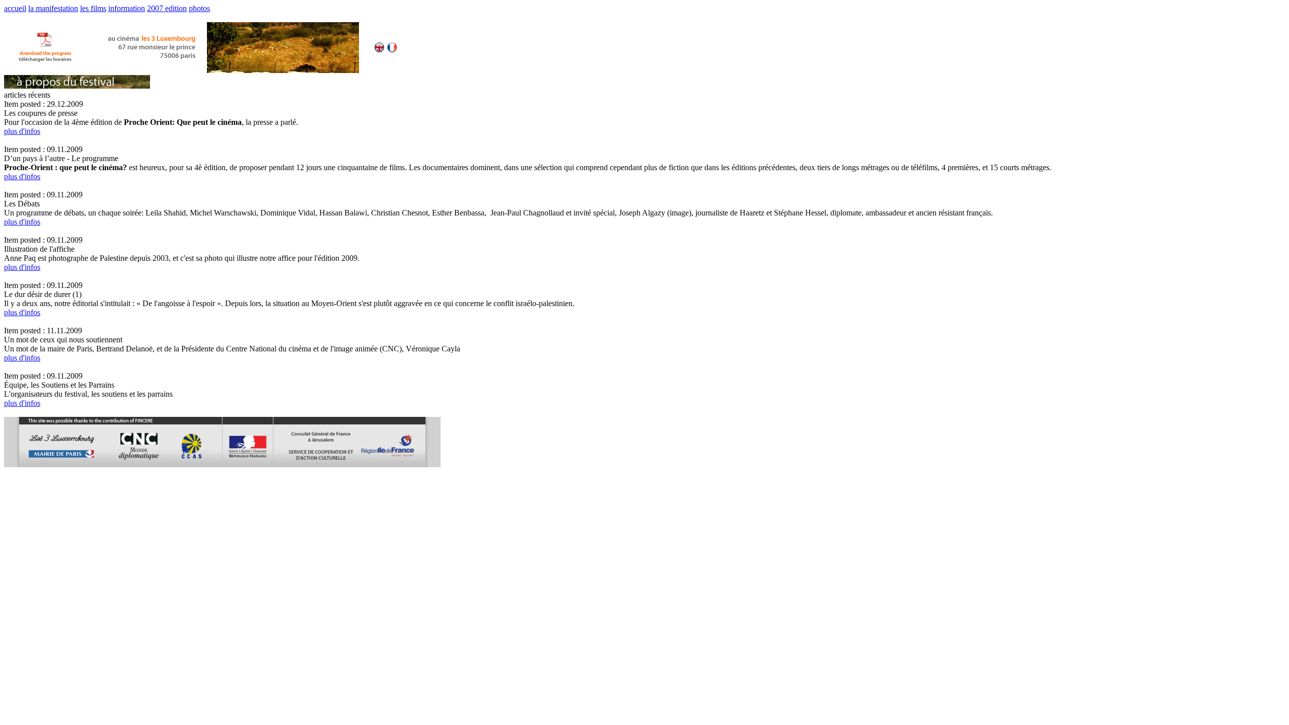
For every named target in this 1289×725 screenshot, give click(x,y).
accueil (15, 8)
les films (93, 8)
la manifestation (53, 8)
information (126, 8)
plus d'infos (22, 131)
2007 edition (167, 8)
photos (199, 8)
